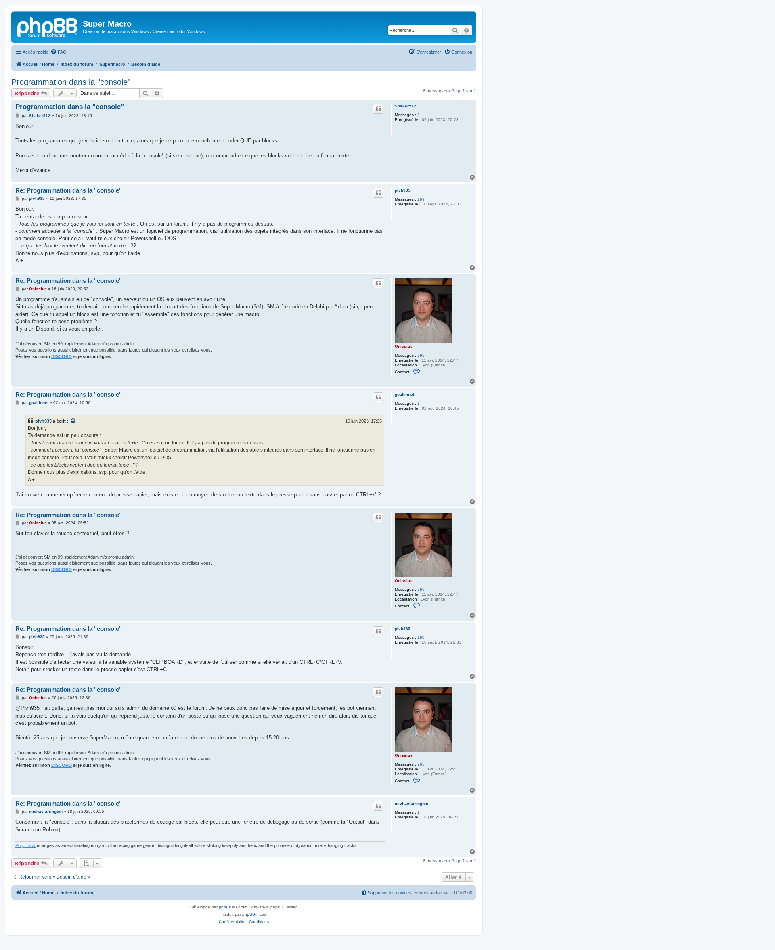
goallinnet (404, 394)
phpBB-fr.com (254, 914)
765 (421, 355)
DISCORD (61, 356)
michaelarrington (411, 803)
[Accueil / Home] (48, 26)
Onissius (404, 346)
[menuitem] (58, 52)
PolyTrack (25, 845)
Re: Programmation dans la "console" (68, 190)
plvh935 (403, 190)
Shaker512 (405, 106)
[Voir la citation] (73, 421)
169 (421, 199)
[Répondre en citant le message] (378, 108)
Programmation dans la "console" (70, 81)
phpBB (225, 907)
